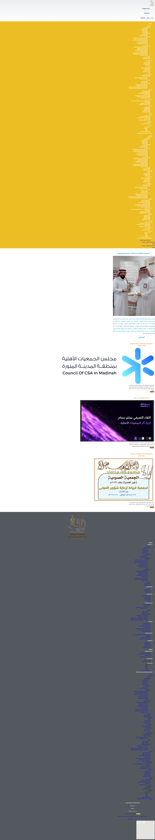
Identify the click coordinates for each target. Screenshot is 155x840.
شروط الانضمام (144, 51)
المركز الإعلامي (149, 60)
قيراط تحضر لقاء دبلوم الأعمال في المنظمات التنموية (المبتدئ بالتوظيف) (141, 344)
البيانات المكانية (146, 170)
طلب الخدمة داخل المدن (145, 116)
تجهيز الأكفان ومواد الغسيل (144, 93)
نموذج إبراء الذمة (144, 55)
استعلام (146, 128)
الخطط (148, 56)
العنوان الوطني (144, 32)
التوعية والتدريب (146, 94)
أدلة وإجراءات (147, 69)
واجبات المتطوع (146, 110)
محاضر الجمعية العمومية (142, 49)
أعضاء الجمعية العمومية (142, 48)
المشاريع (150, 90)
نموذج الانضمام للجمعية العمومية (140, 52)
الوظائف (151, 220)
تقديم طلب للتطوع (146, 111)
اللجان (146, 44)
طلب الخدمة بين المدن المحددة (143, 117)
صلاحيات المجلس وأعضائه (142, 42)
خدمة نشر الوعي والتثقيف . (144, 104)
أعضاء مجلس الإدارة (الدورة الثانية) (140, 40)
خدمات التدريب (149, 121)
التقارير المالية (145, 81)
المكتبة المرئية (147, 62)
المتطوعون (150, 106)
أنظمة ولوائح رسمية (145, 178)
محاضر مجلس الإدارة (143, 41)
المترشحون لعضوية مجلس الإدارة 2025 (144, 133)
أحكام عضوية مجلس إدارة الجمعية (140, 37)
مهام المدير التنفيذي (143, 35)
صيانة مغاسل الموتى (145, 92)
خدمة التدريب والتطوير (145, 103)
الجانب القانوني (147, 27)
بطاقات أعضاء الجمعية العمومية (140, 54)
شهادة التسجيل (144, 29)
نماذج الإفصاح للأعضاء (143, 43)
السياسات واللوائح (146, 75)
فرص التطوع (147, 107)
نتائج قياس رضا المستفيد (142, 85)
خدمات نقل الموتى (148, 115)
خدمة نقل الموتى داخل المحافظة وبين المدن (140, 100)
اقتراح (146, 129)
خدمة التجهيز (147, 102)
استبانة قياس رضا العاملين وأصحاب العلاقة (138, 87)
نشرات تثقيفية (147, 70)
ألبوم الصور (147, 175)
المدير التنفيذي (144, 34)
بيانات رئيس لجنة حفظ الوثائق (141, 77)
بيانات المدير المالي (143, 188)
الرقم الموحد (145, 31)
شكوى (146, 130)
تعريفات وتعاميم (146, 71)
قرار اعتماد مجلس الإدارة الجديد (141, 39)
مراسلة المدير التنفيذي (145, 237)
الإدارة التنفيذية (147, 33)
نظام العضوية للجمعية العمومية (141, 47)
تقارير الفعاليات (146, 63)
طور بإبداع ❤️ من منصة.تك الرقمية (132, 819)
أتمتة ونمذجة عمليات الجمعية (143, 96)
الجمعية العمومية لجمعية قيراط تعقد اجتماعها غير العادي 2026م (141, 455)
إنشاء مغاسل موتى (146, 91)
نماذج (149, 182)
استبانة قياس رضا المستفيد (141, 84)
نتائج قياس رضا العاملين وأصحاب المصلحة (138, 88)
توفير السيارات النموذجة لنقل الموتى (142, 95)
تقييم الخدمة (147, 118)
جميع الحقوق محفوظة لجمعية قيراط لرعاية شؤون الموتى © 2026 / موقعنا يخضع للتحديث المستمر (133, 816)
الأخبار (149, 61)
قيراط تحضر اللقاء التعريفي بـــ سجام (141, 398)
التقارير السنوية (144, 82)
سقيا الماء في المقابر (145, 207)
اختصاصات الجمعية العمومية (141, 50)
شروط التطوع (147, 108)
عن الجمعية (149, 25)
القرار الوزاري (145, 28)
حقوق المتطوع (147, 109)
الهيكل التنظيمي (146, 57)
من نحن (148, 26)
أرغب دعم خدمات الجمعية (144, 120)
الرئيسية (151, 135)
